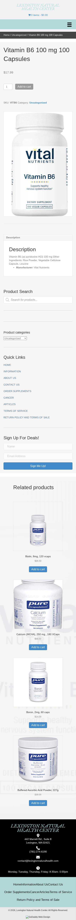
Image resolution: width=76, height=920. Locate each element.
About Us (10, 378)
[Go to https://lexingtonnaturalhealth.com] (38, 7)
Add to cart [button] (38, 569)
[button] (38, 466)
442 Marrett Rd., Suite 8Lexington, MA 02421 (38, 841)
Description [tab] (13, 237)
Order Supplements (17, 391)
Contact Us (11, 384)
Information (12, 371)
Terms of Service (16, 410)
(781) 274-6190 (38, 851)
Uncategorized (19, 35)
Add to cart (24, 86)
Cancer (9, 397)
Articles (10, 404)
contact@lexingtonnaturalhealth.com (38, 860)
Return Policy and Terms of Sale (27, 417)
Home (7, 35)
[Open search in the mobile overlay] (38, 299)
